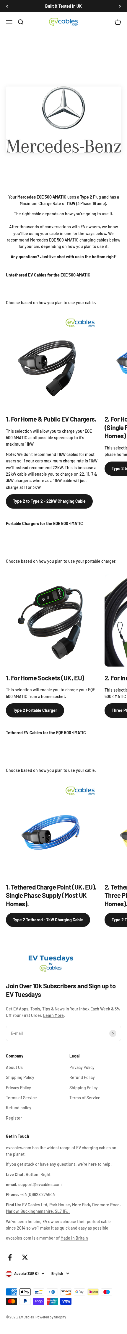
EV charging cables (93, 1147)
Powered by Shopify (50, 1317)
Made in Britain (74, 1237)
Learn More (53, 1015)
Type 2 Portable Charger (35, 710)
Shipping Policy (20, 1077)
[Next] (120, 6)
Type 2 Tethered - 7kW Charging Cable (48, 919)
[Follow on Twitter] (25, 1257)
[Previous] (7, 6)
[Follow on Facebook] (10, 1257)
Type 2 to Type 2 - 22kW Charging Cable (49, 501)
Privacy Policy (18, 1087)
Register (14, 1117)
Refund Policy (82, 1077)
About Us (14, 1067)
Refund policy (18, 1107)
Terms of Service (21, 1097)
